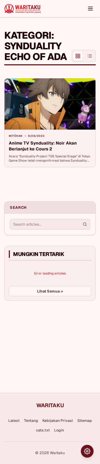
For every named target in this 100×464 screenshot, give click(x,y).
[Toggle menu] (90, 8)
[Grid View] (78, 56)
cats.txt (43, 430)
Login (59, 430)
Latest (14, 420)
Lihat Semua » (50, 291)
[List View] (89, 56)
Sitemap (84, 420)
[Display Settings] (87, 451)
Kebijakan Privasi (57, 420)
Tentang (31, 420)
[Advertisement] (44, 344)
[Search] (84, 224)
